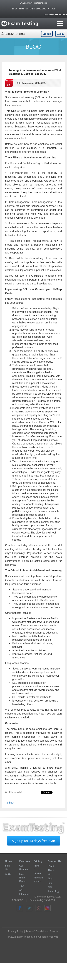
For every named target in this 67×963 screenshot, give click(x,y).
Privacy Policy (16, 931)
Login (60, 33)
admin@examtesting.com (36, 3)
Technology (53, 891)
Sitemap (54, 931)
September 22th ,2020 (31, 83)
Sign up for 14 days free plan (33, 841)
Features (24, 861)
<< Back (9, 802)
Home (8, 861)
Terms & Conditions (37, 931)
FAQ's (51, 865)
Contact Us (54, 861)
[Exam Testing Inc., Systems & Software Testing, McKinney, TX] (35, 920)
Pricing (38, 861)
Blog (50, 878)
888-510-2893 (60, 15)
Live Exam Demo (22, 878)
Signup (47, 33)
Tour (21, 886)
